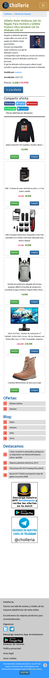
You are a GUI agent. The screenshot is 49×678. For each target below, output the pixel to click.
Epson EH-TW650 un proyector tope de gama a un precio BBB (26, 475)
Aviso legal (8, 653)
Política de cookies (34, 669)
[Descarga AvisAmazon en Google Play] (24, 495)
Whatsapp (11, 108)
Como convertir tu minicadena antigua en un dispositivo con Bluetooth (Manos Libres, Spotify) (27, 455)
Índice (12, 422)
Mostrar (14, 157)
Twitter (21, 103)
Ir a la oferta (13, 89)
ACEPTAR (24, 672)
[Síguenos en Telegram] (24, 529)
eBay (12, 433)
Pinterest (33, 103)
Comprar (34, 157)
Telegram (24, 108)
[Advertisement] (24, 571)
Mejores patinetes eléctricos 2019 (24, 463)
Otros (12, 438)
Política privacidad (12, 648)
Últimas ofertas (16, 403)
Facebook (10, 103)
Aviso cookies (9, 658)
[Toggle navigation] (43, 5)
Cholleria (8, 14)
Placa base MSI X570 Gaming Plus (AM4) (26, 468)
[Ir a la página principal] (15, 5)
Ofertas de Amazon (23, 14)
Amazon (18, 72)
